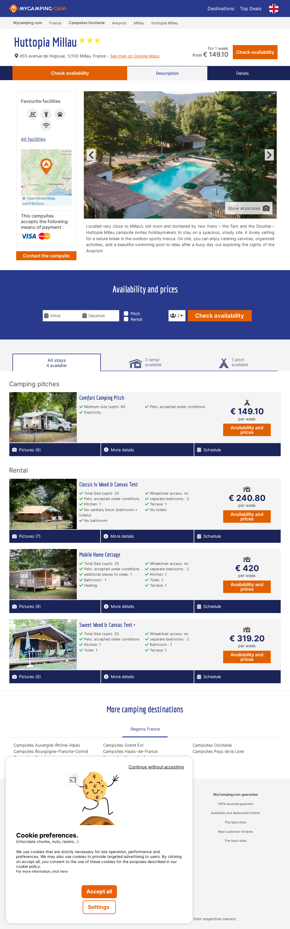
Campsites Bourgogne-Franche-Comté (51, 751)
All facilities (33, 139)
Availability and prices (247, 430)
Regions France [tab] (145, 729)
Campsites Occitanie (212, 745)
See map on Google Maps (135, 56)
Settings (99, 907)
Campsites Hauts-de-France (130, 751)
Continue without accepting (156, 767)
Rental (136, 319)
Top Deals (250, 8)
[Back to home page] (37, 8)
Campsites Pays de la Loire (218, 751)
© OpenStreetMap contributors (38, 201)
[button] (46, 167)
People (176, 306)
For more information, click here (42, 871)
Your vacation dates (66, 306)
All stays (56, 362)
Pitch (135, 313)
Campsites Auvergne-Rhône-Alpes (47, 745)
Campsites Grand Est (123, 745)
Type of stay (138, 306)
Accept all (99, 891)
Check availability (255, 52)
